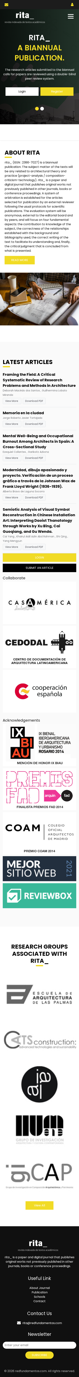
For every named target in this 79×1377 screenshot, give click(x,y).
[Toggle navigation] (71, 16)
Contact (39, 1301)
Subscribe (39, 1355)
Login (22, 91)
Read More (19, 260)
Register (57, 91)
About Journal (39, 1288)
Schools (39, 1297)
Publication (40, 1292)
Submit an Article (39, 568)
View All (39, 1205)
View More (12, 401)
